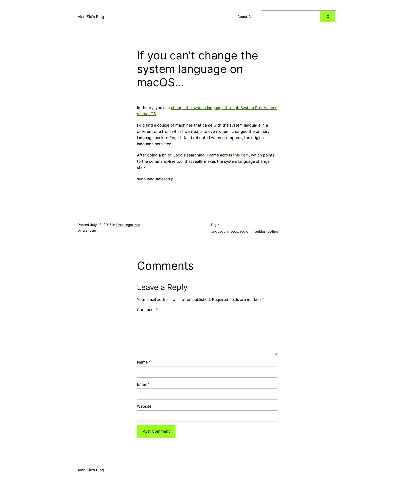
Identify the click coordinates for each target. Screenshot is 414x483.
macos (232, 231)
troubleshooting (265, 231)
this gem (241, 155)
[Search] (327, 16)
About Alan (246, 16)
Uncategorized (128, 225)
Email (143, 384)
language (217, 231)
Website (144, 406)
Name (144, 362)
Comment (147, 309)
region (245, 231)
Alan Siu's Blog (91, 16)
